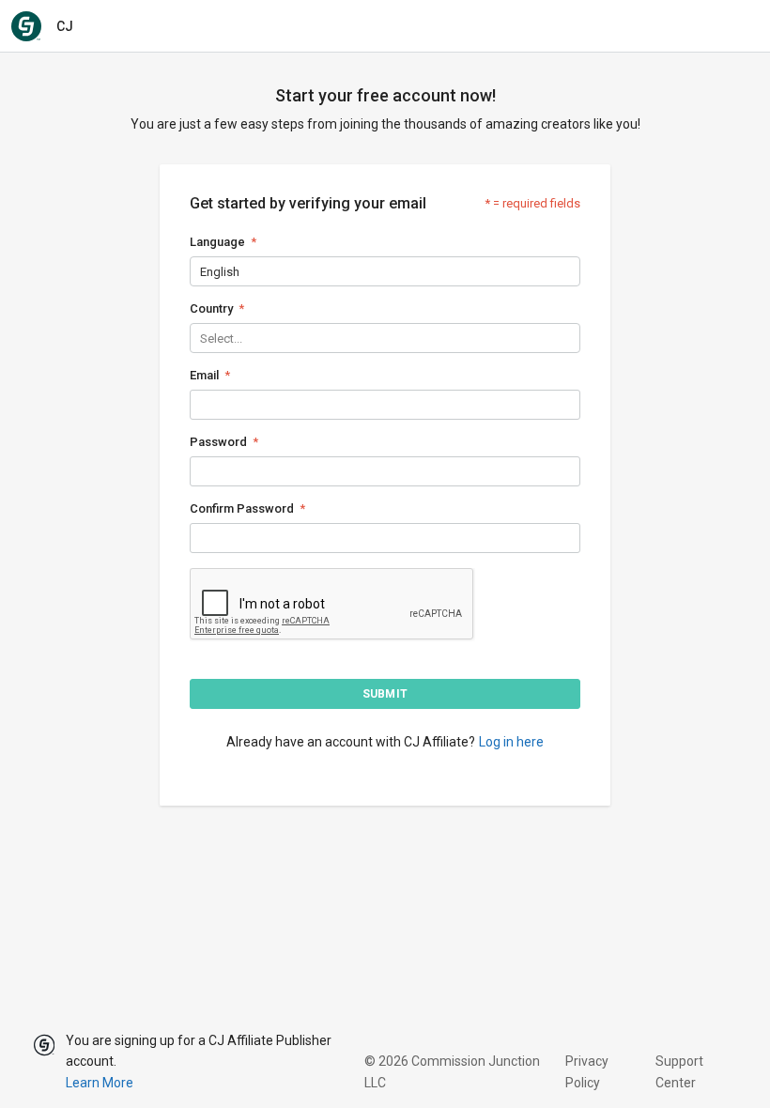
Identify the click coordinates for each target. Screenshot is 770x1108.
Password (218, 442)
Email (204, 375)
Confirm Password (242, 508)
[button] (385, 694)
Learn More (99, 1082)
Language (217, 242)
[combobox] (201, 272)
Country (211, 308)
